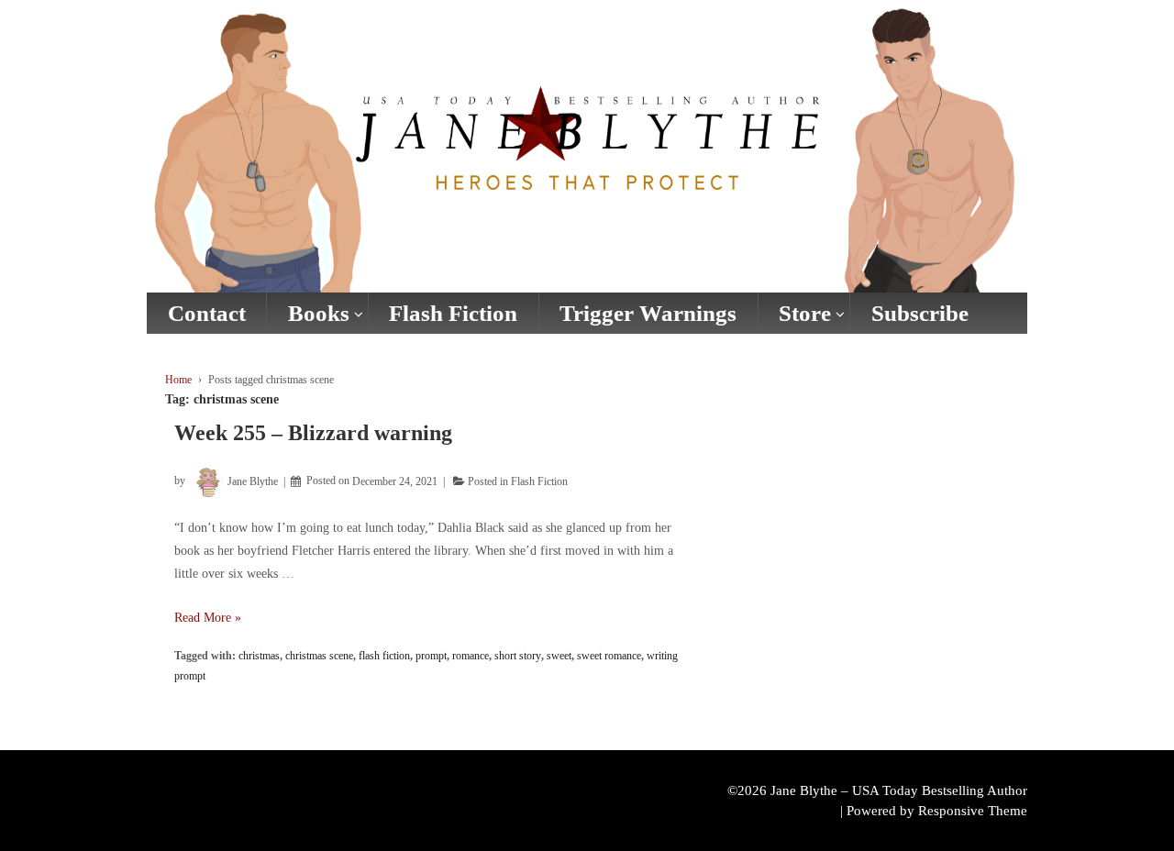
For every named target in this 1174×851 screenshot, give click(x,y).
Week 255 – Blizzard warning (313, 433)
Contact (207, 313)
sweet (559, 655)
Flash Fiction (453, 313)
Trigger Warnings (648, 313)
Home (178, 379)
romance (470, 655)
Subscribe (920, 313)
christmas (259, 655)
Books (318, 313)
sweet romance (609, 655)
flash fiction (384, 655)
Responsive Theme (972, 810)
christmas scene (319, 655)
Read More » (207, 617)
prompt (431, 655)
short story (517, 655)
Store (805, 313)
